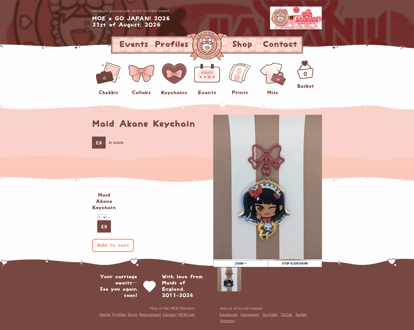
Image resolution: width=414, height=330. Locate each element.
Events (134, 44)
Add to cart (113, 245)
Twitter (301, 314)
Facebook (228, 314)
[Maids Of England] (207, 44)
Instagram (250, 314)
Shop (242, 44)
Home (104, 314)
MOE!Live (186, 314)
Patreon (227, 320)
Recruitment (150, 314)
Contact (280, 44)
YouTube (269, 314)
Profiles (172, 44)
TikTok (286, 314)
